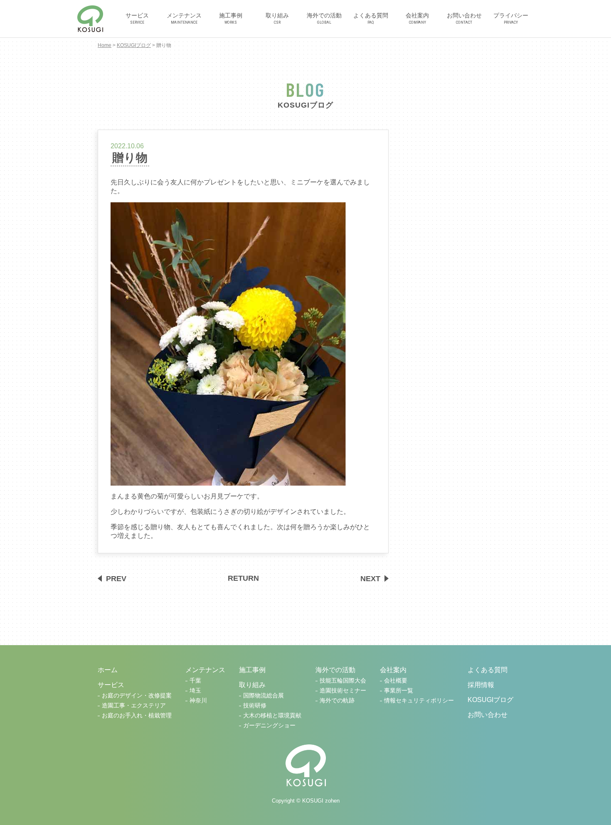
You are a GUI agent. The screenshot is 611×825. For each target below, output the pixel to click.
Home (104, 45)
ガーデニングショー (269, 725)
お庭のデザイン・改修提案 (137, 695)
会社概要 (395, 681)
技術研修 (254, 705)
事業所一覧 (398, 691)
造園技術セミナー (343, 691)
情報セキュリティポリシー (419, 700)
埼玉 (195, 691)
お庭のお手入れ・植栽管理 (137, 715)
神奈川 (198, 700)
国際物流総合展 (263, 695)
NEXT (370, 578)
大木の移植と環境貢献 (272, 715)
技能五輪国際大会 (343, 681)
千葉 (195, 681)
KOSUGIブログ (134, 45)
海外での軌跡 (337, 700)
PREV (116, 578)
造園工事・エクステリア (134, 705)
